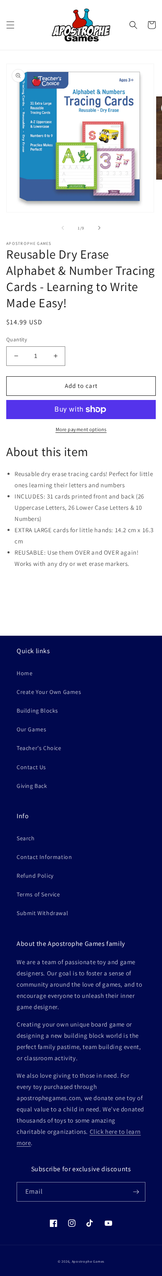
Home (24, 673)
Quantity (16, 339)
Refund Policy (35, 875)
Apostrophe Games (88, 1261)
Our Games (31, 729)
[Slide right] (99, 228)
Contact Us (31, 767)
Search (26, 838)
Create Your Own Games (49, 692)
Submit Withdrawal (42, 913)
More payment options (81, 429)
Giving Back (32, 786)
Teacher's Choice (39, 748)
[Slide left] (63, 228)
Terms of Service (38, 894)
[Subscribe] (136, 1192)
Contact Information (44, 857)
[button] (10, 25)
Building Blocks (37, 710)
